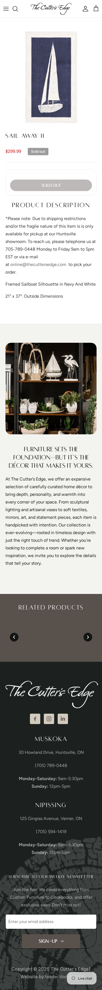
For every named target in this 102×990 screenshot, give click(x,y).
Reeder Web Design (63, 976)
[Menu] (6, 9)
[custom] (35, 719)
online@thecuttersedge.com (38, 264)
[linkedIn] (63, 719)
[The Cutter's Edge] (51, 9)
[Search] (18, 9)
